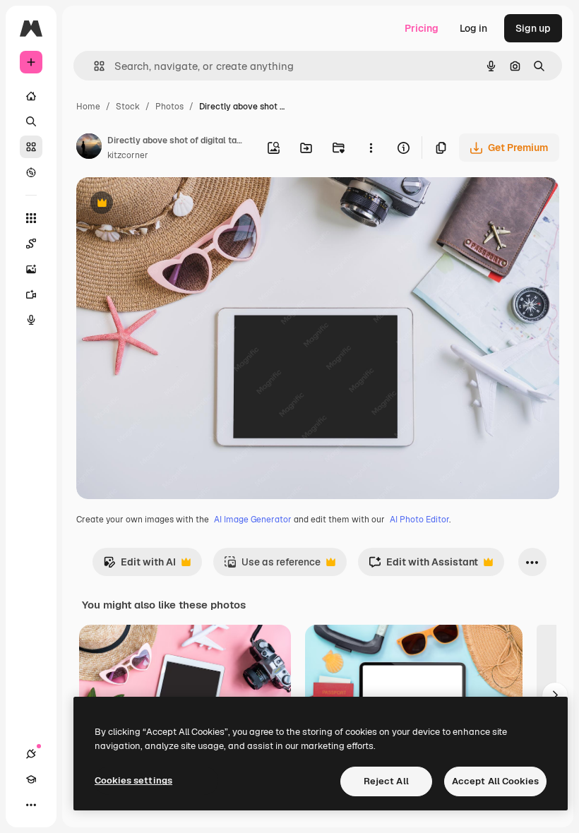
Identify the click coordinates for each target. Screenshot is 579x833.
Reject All (386, 781)
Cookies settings (133, 780)
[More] (31, 804)
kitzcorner (127, 155)
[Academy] (31, 779)
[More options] (371, 147)
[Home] (31, 96)
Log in (473, 28)
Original (166, 204)
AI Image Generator (253, 519)
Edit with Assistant (423, 566)
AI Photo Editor (419, 519)
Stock (128, 106)
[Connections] (31, 754)
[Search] (31, 121)
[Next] (555, 695)
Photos (169, 106)
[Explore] (31, 172)
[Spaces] (31, 243)
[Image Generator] (31, 269)
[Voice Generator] (31, 319)
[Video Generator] (31, 294)
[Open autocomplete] (93, 66)
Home (88, 106)
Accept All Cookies (495, 781)
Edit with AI (139, 566)
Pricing (421, 28)
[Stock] (31, 147)
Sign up (533, 28)
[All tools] (31, 218)
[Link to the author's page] (89, 148)
